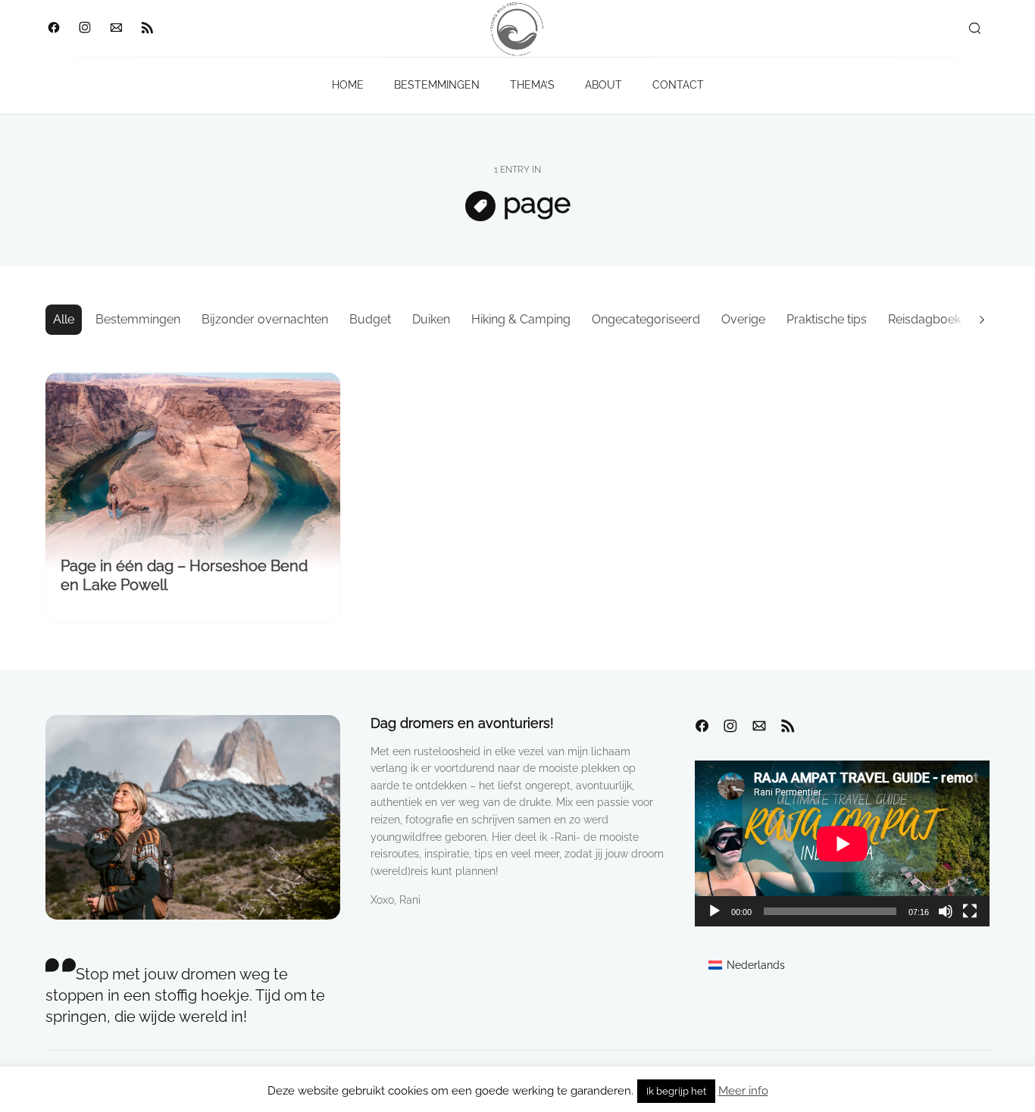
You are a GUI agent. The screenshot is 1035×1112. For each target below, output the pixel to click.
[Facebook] (53, 29)
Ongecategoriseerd (646, 319)
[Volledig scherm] (969, 911)
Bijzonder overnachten (265, 319)
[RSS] (147, 29)
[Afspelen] (714, 911)
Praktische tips (826, 319)
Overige (743, 319)
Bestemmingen (137, 319)
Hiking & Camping (521, 319)
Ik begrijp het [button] (676, 1091)
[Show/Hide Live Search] (974, 29)
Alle (63, 319)
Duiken (431, 319)
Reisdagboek (924, 319)
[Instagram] (84, 29)
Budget (370, 319)
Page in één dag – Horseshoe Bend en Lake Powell (184, 575)
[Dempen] (945, 911)
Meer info (743, 1091)
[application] (842, 843)
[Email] (116, 29)
